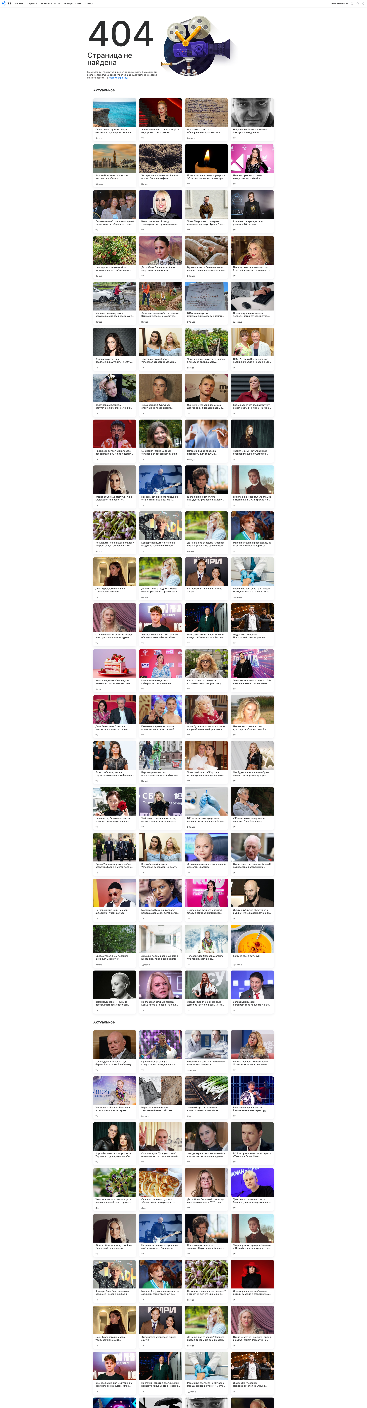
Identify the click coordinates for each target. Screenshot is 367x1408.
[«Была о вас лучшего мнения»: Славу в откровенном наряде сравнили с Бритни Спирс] (206, 900)
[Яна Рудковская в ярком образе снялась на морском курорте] (252, 762)
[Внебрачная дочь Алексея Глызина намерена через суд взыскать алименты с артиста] (252, 1189)
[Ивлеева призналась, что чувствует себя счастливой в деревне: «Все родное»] (252, 716)
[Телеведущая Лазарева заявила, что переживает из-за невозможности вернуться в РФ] (206, 946)
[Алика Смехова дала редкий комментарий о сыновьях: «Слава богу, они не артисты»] (252, 1083)
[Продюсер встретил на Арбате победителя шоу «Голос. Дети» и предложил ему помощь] (114, 441)
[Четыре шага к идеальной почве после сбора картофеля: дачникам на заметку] (160, 165)
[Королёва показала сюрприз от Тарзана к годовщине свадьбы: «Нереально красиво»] (114, 1235)
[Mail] (4, 3)
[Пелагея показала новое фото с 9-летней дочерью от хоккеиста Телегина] (252, 257)
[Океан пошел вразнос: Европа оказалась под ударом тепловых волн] (114, 119)
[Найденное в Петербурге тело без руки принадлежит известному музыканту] (252, 119)
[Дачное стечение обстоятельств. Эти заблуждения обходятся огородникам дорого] (160, 303)
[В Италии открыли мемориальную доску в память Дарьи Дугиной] (206, 303)
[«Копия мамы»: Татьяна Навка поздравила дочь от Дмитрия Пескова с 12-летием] (252, 441)
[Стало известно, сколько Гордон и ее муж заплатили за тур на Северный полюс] (114, 624)
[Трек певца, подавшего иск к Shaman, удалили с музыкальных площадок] (252, 1281)
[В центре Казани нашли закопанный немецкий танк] (160, 1189)
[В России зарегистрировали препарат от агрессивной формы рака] (206, 808)
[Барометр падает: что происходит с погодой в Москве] (160, 762)
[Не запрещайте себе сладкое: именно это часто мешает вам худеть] (114, 670)
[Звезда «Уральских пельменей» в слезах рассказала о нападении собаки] (206, 1235)
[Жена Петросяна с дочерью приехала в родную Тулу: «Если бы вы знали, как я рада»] (206, 211)
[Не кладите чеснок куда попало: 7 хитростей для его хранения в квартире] (114, 532)
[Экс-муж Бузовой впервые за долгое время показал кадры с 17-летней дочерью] (206, 395)
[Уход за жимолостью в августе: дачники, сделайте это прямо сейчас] (114, 1281)
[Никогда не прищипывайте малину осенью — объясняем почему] (114, 257)
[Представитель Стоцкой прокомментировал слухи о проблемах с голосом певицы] (206, 1037)
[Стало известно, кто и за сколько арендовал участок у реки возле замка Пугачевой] (206, 670)
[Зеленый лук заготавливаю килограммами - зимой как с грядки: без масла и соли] (206, 1189)
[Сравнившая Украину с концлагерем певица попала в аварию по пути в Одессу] (160, 1143)
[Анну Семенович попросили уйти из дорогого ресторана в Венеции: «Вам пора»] (160, 119)
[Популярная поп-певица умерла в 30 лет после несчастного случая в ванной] (206, 165)
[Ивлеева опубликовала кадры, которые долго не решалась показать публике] (114, 808)
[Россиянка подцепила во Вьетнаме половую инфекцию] (114, 1037)
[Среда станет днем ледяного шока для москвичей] (114, 946)
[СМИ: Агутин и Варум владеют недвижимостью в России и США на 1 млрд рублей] (252, 349)
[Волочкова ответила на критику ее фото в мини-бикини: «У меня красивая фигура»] (252, 395)
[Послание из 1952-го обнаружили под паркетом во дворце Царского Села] (206, 119)
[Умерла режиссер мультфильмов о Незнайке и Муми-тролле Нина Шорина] (252, 487)
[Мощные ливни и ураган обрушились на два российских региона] (114, 303)
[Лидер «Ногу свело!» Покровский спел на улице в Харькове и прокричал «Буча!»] (252, 624)
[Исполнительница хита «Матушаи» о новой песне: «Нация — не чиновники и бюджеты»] (160, 670)
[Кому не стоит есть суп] (252, 946)
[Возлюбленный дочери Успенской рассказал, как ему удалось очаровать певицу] (160, 854)
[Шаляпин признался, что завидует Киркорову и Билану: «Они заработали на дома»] (206, 487)
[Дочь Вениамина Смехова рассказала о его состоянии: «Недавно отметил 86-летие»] (114, 716)
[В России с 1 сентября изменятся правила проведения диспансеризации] (206, 1143)
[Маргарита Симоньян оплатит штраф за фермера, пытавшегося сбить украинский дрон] (160, 900)
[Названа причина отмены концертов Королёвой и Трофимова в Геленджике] (252, 165)
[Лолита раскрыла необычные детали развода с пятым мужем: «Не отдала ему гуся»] (252, 1373)
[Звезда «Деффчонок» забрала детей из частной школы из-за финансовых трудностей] (206, 992)
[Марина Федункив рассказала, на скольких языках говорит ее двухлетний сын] (252, 532)
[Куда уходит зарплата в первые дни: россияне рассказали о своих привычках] (206, 1083)
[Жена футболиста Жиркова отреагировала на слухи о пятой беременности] (206, 762)
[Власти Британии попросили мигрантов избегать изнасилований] (114, 165)
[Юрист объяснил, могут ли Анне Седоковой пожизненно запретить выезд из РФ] (114, 487)
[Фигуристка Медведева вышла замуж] (206, 578)
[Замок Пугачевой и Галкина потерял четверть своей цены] (114, 992)
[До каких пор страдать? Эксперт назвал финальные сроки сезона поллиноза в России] (206, 532)
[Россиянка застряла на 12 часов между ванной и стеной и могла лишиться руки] (252, 578)
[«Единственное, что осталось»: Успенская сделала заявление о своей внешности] (252, 1143)
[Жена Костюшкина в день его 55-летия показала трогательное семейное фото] (252, 670)
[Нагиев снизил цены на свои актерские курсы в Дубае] (114, 900)
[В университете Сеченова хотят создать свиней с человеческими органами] (206, 257)
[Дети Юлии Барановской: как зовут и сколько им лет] (160, 257)
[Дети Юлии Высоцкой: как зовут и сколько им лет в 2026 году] (206, 1281)
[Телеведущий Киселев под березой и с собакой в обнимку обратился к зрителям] (114, 1143)
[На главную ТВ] (8, 3)
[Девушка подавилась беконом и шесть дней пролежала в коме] (160, 946)
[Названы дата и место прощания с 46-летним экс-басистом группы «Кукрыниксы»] (160, 487)
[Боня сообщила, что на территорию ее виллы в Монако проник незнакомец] (114, 762)
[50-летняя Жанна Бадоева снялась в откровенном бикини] (160, 441)
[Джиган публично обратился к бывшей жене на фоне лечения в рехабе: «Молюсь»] (252, 900)
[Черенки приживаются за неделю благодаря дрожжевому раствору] (206, 349)
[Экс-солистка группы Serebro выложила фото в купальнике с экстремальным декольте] (160, 1037)
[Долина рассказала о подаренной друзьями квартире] (206, 854)
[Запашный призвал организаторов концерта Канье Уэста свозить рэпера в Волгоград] (252, 992)
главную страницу (118, 77)
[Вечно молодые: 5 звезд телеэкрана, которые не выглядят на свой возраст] (160, 211)
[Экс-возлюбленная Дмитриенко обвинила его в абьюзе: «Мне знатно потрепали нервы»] (160, 624)
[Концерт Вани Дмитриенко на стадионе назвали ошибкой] (160, 532)
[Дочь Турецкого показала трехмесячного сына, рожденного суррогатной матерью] (114, 578)
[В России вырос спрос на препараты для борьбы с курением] (206, 441)
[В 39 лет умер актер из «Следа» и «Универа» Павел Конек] (252, 1235)
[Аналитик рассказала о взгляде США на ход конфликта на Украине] (160, 1083)
